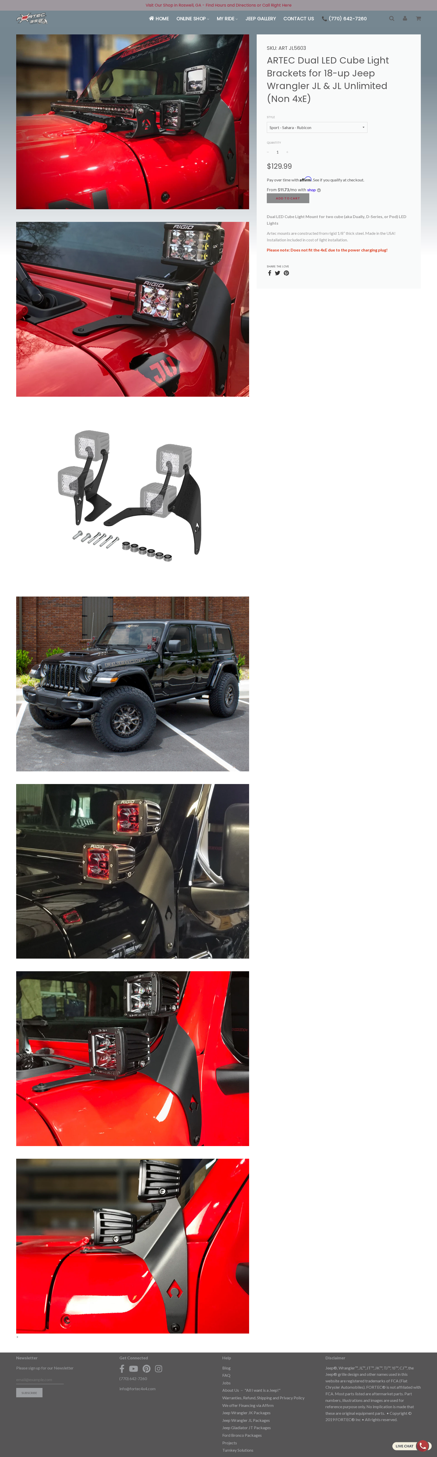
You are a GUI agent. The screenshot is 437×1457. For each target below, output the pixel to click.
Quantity (274, 142)
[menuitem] (158, 18)
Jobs (226, 1382)
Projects (229, 1442)
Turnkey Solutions (237, 1450)
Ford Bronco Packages (242, 1435)
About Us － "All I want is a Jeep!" (251, 1390)
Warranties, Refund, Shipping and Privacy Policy (263, 1397)
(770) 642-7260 (133, 1378)
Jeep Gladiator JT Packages (246, 1427)
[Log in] (405, 19)
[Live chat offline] (412, 1446)
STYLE (271, 117)
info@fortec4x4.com (137, 1388)
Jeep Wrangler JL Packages (246, 1420)
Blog (226, 1367)
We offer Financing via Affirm (248, 1405)
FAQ (226, 1375)
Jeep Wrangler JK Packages (246, 1412)
